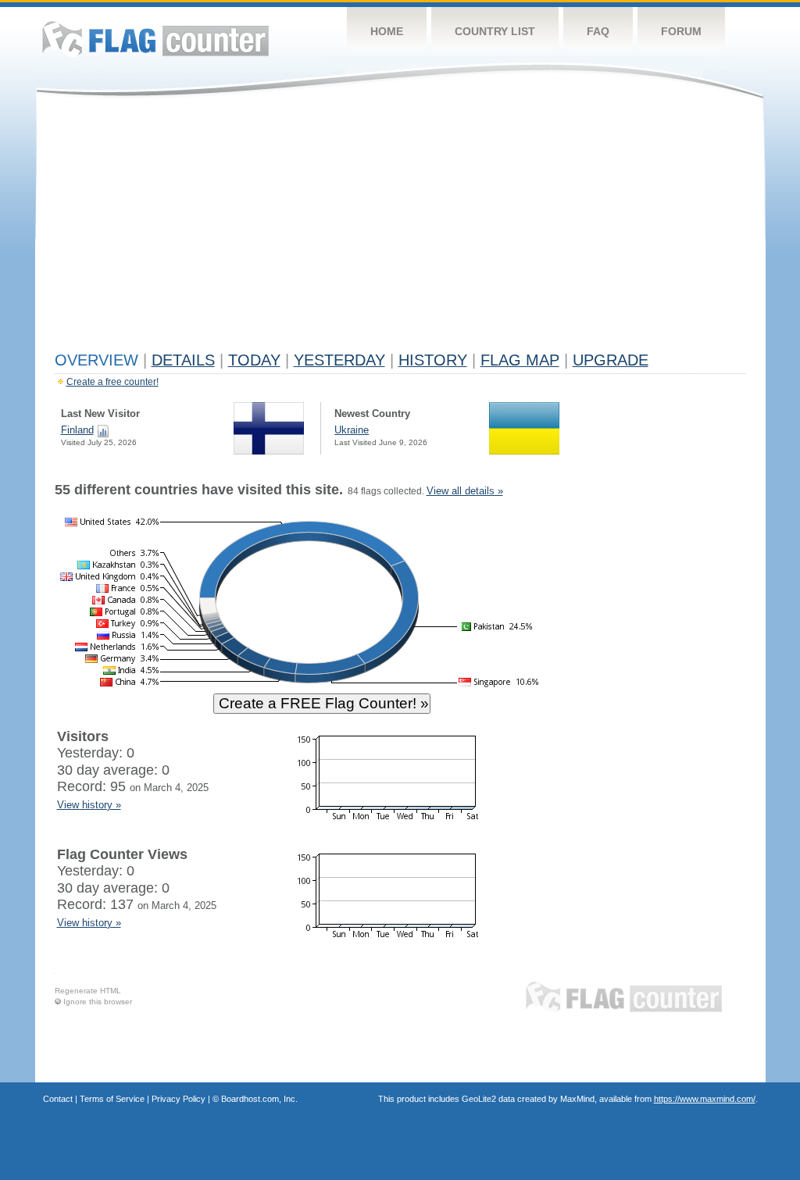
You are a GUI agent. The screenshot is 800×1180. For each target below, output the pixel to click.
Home (386, 31)
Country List (495, 31)
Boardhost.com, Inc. (259, 1098)
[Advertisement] (400, 228)
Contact (58, 1098)
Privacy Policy (178, 1098)
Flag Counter (155, 38)
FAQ (598, 31)
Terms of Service (112, 1098)
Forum (681, 31)
